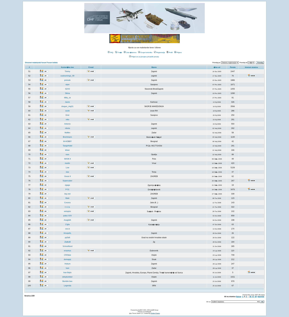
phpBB (140, 310)
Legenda (67, 286)
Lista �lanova (131, 52)
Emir (67, 115)
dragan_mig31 (67, 106)
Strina (67, 93)
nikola (67, 128)
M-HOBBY (67, 141)
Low (67, 168)
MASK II (67, 159)
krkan (67, 150)
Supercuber (67, 181)
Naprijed (261, 296)
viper (67, 85)
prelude (67, 80)
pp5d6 (67, 238)
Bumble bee (67, 281)
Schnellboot (67, 246)
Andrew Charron (155, 313)
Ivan (67, 268)
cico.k (67, 229)
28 (256, 296)
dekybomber (67, 277)
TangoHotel (67, 146)
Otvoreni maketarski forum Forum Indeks (41, 62)
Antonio (67, 124)
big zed (67, 194)
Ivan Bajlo (67, 272)
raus (67, 154)
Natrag (238, 296)
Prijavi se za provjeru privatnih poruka (145, 57)
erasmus (67, 251)
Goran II (67, 176)
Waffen (67, 133)
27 (253, 296)
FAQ (111, 52)
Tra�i (119, 52)
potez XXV (67, 216)
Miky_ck (67, 98)
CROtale (67, 255)
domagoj (67, 259)
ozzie (67, 111)
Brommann (67, 137)
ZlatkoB (67, 242)
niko (67, 119)
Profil (170, 52)
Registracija (160, 52)
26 (250, 296)
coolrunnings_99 (67, 76)
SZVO (67, 89)
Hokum (67, 264)
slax (67, 172)
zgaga (67, 185)
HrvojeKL (67, 233)
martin (67, 163)
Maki (67, 198)
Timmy (67, 71)
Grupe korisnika (146, 52)
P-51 (67, 189)
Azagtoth (67, 220)
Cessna (67, 203)
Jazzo (67, 102)
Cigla (67, 224)
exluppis (67, 211)
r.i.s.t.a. (67, 207)
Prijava (179, 52)
